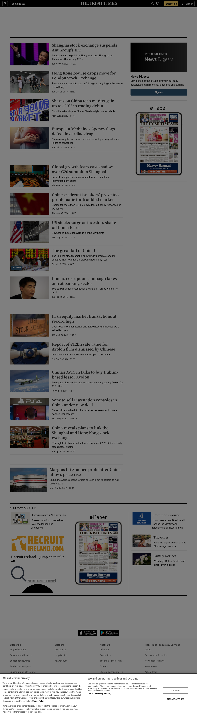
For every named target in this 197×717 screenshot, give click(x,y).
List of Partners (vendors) (99, 694)
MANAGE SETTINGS (175, 699)
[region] (98, 695)
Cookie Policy (38, 701)
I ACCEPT (175, 690)
